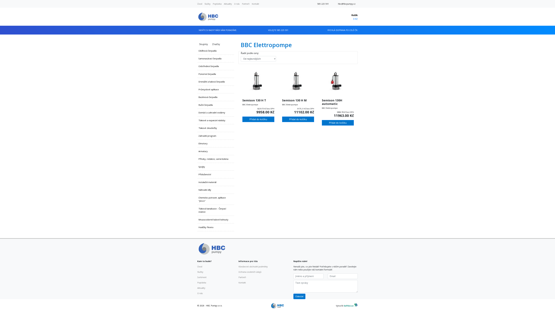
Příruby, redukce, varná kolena (213, 158)
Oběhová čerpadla (207, 50)
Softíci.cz (349, 305)
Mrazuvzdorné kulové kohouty (213, 219)
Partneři (245, 3)
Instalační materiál (207, 182)
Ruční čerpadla (205, 104)
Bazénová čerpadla (207, 97)
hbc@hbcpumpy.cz (346, 3)
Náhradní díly (204, 189)
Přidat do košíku (258, 119)
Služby (207, 3)
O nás (237, 3)
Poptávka (217, 3)
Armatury (203, 151)
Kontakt (255, 3)
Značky (216, 44)
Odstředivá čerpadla (208, 66)
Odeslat (299, 296)
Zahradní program (207, 135)
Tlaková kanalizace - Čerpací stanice (212, 210)
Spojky (201, 166)
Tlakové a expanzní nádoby (211, 120)
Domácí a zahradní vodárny (211, 112)
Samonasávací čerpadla (209, 58)
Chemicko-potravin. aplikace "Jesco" (212, 199)
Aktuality (228, 3)
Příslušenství (204, 174)
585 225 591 (323, 3)
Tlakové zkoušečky (207, 128)
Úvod (199, 3)
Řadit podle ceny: (250, 53)
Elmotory (203, 143)
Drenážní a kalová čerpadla (211, 81)
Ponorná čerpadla (207, 74)
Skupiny (203, 44)
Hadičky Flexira (205, 227)
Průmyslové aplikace (208, 89)
